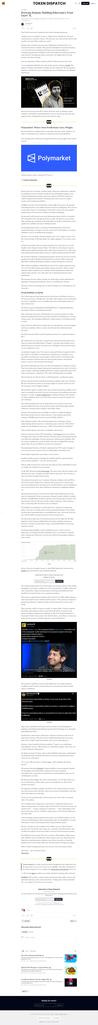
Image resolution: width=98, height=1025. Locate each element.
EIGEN (23, 571)
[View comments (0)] (28, 28)
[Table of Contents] (2, 512)
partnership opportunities (59, 869)
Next (72, 921)
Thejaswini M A (28, 23)
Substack (41, 1021)
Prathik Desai (42, 973)
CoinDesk (49, 679)
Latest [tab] (26, 951)
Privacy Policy (60, 904)
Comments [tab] (24, 932)
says (49, 762)
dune (49, 564)
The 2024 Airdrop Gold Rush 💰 (32, 955)
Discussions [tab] (33, 951)
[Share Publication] (79, 3)
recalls (67, 65)
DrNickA (49, 722)
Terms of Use (56, 903)
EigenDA (40, 768)
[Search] (75, 3)
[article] (49, 959)
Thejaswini (25, 853)
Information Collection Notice (48, 904)
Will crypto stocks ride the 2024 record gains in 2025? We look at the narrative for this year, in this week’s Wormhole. (42, 970)
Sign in (93, 3)
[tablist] (27, 931)
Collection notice (63, 1014)
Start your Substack (45, 1018)
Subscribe (85, 3)
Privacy (52, 1014)
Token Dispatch (33, 961)
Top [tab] (23, 951)
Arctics (59, 434)
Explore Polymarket (30, 180)
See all (24, 991)
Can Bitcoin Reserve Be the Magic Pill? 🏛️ (36, 979)
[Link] (19, 127)
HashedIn (24, 10)
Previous (26, 921)
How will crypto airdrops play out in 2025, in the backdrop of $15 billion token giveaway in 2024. (42, 958)
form (33, 873)
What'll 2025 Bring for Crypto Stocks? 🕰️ (36, 967)
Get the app (56, 1018)
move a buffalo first (43, 395)
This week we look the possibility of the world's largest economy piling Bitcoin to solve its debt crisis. (41, 982)
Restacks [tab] (31, 932)
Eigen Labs (45, 471)
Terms (56, 1014)
